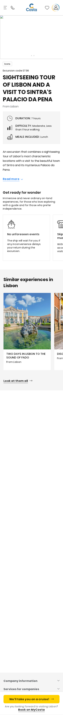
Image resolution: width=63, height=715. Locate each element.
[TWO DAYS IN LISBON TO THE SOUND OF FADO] (27, 331)
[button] (47, 8)
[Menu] (6, 8)
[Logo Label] (31, 7)
